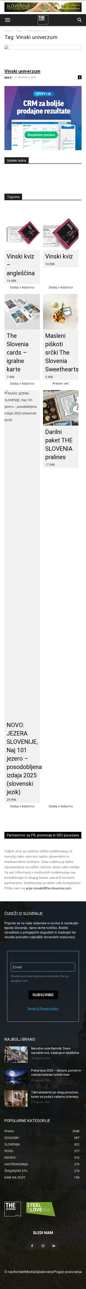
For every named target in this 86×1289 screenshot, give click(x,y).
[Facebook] (32, 1246)
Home (8, 30)
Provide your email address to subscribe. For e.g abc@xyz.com (40, 978)
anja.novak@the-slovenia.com (48, 888)
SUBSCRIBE (43, 995)
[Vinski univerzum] (43, 55)
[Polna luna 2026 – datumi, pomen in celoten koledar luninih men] (16, 1076)
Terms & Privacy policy (43, 1008)
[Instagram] (43, 1246)
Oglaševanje (44, 1272)
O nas (8, 1272)
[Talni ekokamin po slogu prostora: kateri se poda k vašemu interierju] (16, 1098)
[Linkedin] (54, 1246)
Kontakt (19, 1272)
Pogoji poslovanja (68, 1272)
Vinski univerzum (22, 71)
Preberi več (60, 383)
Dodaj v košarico (22, 287)
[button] (7, 20)
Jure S (7, 77)
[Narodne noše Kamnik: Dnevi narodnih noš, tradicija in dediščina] (16, 1054)
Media (30, 1272)
